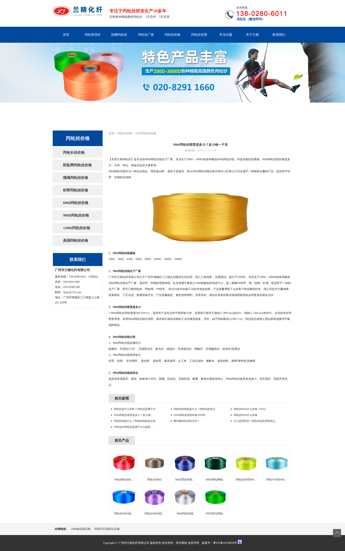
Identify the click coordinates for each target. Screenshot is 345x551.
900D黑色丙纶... (185, 479)
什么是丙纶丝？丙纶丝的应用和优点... (255, 420)
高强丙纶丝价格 (75, 240)
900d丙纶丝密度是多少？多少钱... (133, 414)
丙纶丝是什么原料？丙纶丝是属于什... (135, 409)
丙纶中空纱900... (276, 479)
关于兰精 (252, 34)
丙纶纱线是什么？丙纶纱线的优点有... (135, 420)
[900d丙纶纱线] (185, 497)
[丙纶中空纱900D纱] (276, 463)
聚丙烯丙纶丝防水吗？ (187, 420)
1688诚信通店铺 (80, 528)
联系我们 (279, 34)
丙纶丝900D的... (124, 513)
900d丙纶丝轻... (124, 479)
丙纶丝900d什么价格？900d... (250, 409)
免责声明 (193, 542)
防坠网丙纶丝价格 (77, 165)
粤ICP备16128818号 (225, 542)
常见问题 (225, 34)
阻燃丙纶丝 (119, 34)
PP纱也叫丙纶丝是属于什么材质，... (134, 426)
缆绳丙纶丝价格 (75, 178)
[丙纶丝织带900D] (246, 463)
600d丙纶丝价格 (75, 203)
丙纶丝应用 (199, 34)
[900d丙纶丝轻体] (124, 463)
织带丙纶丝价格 (75, 190)
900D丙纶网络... (215, 479)
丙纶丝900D (154, 479)
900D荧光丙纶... (215, 513)
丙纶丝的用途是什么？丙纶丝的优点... (195, 409)
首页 (66, 34)
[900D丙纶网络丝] (215, 463)
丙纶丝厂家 (146, 34)
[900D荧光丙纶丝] (215, 497)
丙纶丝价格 (172, 34)
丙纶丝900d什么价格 (245, 414)
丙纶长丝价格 (74, 152)
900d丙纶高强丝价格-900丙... (190, 414)
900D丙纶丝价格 (76, 215)
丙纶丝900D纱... (154, 513)
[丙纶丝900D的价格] (124, 497)
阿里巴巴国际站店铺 (107, 528)
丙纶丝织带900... (246, 479)
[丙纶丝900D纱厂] (154, 497)
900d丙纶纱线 (185, 513)
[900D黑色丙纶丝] (185, 463)
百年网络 (181, 542)
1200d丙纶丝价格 (76, 228)
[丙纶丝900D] (154, 463)
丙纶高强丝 (93, 34)
